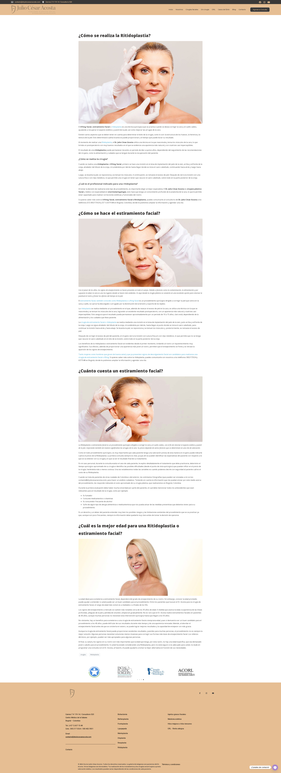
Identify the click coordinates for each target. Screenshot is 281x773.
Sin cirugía (205, 10)
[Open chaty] (275, 767)
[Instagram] (264, 2)
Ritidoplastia (107, 142)
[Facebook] (260, 2)
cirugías (83, 655)
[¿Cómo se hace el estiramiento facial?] (140, 252)
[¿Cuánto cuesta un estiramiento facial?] (140, 409)
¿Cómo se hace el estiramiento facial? (119, 213)
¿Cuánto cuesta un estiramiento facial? (120, 371)
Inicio (171, 10)
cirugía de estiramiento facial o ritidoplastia (98, 322)
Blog (234, 10)
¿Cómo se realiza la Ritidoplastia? (114, 35)
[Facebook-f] (199, 693)
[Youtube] (269, 2)
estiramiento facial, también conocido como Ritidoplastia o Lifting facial (109, 301)
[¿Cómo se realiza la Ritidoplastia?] (140, 82)
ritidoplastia (117, 127)
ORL (213, 10)
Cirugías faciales (192, 10)
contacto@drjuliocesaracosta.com (78, 737)
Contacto (242, 10)
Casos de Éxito (224, 10)
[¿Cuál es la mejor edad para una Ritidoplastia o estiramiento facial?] (140, 567)
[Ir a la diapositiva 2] (139, 679)
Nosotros (179, 10)
